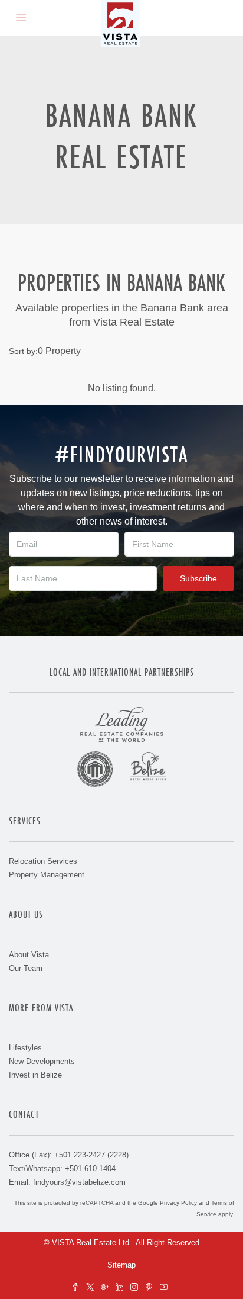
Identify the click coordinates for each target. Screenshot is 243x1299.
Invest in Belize (35, 1074)
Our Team (25, 968)
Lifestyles (25, 1047)
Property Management (46, 874)
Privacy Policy (178, 1203)
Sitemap (121, 1265)
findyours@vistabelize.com (79, 1182)
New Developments (42, 1061)
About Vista (29, 954)
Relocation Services (43, 861)
